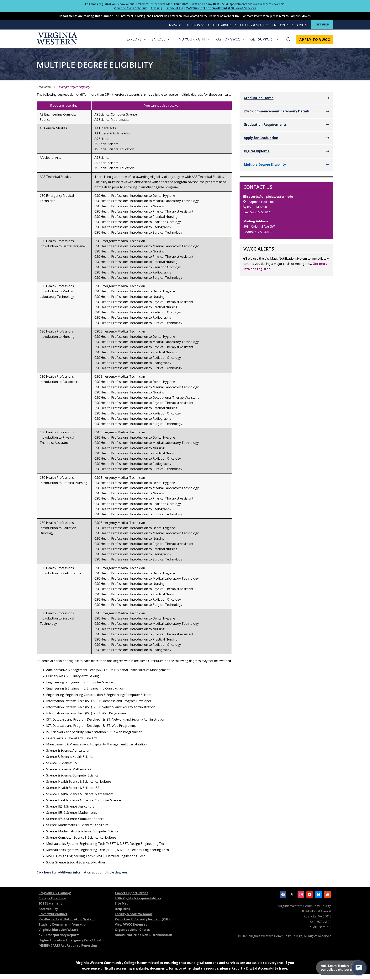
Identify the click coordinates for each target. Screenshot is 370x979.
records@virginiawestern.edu (270, 196)
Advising (156, 8)
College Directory (52, 898)
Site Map (122, 903)
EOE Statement (50, 903)
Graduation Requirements (265, 124)
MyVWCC (175, 25)
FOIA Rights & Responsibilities (138, 898)
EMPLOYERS (280, 25)
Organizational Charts (132, 930)
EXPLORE (133, 39)
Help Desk (122, 909)
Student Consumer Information (63, 924)
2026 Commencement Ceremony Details (276, 111)
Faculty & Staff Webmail (133, 914)
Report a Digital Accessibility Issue (259, 968)
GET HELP (322, 24)
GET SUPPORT (262, 39)
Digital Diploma (257, 151)
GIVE (300, 25)
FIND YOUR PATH (190, 39)
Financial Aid (174, 8)
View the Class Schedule (130, 8)
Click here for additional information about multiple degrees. (82, 872)
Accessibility (48, 909)
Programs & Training (55, 893)
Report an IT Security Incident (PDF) (142, 919)
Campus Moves (300, 16)
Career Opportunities (131, 893)
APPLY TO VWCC (314, 39)
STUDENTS (192, 25)
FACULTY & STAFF (252, 25)
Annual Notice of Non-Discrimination (143, 935)
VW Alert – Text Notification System (67, 919)
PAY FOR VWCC (227, 39)
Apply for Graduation (261, 138)
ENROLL (158, 39)
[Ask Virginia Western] (359, 968)
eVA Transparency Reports (59, 935)
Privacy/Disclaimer (53, 914)
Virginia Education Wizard (58, 930)
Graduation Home (258, 98)
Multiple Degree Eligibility (265, 164)
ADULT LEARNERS (220, 25)
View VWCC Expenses (131, 924)
